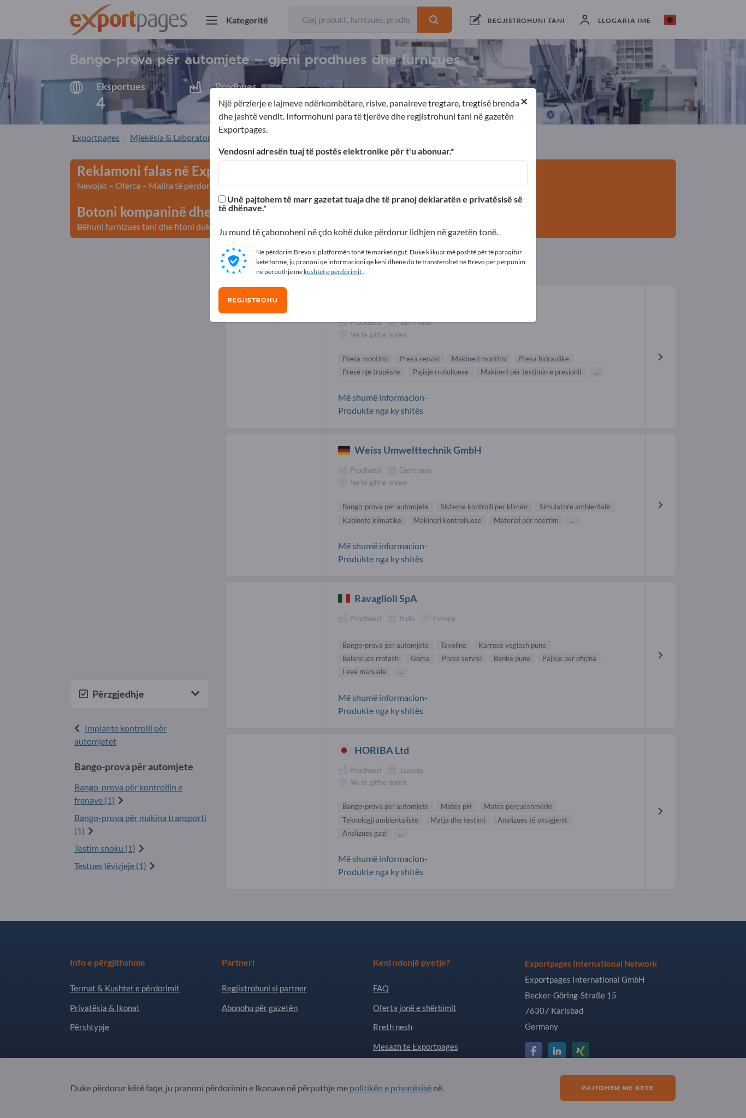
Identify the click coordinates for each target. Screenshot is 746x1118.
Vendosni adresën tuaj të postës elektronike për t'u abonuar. (334, 151)
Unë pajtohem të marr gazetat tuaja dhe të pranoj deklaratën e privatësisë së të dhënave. (370, 203)
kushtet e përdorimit (333, 271)
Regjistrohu (253, 300)
